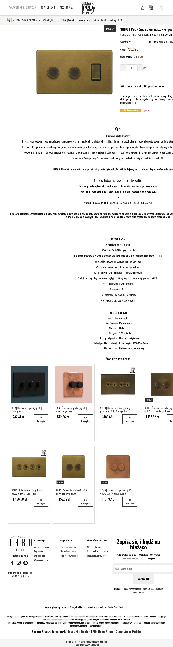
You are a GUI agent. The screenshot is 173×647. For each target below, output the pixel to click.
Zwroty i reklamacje (42, 547)
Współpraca (39, 555)
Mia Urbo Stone (103, 631)
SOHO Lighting (128, 34)
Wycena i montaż (41, 560)
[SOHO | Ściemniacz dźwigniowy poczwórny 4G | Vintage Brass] (118, 384)
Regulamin (38, 551)
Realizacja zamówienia (96, 555)
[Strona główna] (94, 8)
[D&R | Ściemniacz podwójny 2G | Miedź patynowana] (73, 384)
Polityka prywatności (69, 555)
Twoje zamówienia (68, 547)
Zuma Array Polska (128, 631)
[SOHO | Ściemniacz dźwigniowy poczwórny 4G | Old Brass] (29, 467)
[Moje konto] (156, 6)
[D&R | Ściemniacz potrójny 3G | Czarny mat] (29, 384)
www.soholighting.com (118, 233)
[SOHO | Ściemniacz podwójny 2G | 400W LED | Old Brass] (73, 467)
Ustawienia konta (68, 551)
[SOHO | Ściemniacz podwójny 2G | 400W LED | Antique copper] (118, 467)
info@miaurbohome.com (20, 572)
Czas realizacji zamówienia (98, 551)
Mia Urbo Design (79, 631)
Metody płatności (94, 547)
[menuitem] (22, 7)
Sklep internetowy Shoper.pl (86, 643)
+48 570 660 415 (20, 576)
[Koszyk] (143, 8)
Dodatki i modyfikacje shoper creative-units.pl (86, 641)
